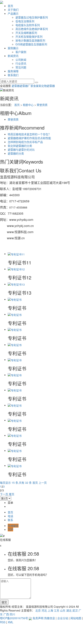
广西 (6, 614)
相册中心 (28, 105)
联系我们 (13, 75)
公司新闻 (20, 59)
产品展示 (13, 13)
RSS (2, 622)
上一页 (43, 482)
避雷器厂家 (26, 86)
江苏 (56, 610)
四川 (12, 614)
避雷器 (16, 86)
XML (10, 622)
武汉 (75, 610)
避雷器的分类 (16, 153)
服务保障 (13, 71)
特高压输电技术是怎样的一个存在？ (29, 134)
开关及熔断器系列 (26, 33)
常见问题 (20, 67)
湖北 (69, 610)
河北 (44, 610)
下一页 (4, 494)
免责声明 (38, 618)
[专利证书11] (16, 254)
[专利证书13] (16, 284)
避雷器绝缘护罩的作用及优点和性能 (29, 138)
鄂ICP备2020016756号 (14, 618)
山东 (62, 610)
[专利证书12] (16, 269)
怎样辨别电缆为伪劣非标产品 (25, 142)
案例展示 (13, 48)
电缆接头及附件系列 (27, 25)
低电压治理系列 (24, 21)
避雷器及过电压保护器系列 (31, 17)
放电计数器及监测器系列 (30, 40)
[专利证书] (15, 299)
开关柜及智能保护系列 (28, 36)
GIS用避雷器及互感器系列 (31, 44)
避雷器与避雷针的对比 (21, 149)
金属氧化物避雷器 (44, 86)
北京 (38, 610)
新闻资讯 (13, 56)
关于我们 (13, 10)
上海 (50, 610)
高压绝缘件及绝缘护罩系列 (31, 29)
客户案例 (20, 52)
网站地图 (75, 618)
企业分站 (62, 618)
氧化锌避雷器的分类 (20, 146)
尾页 (11, 494)
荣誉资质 (42, 105)
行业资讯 (20, 63)
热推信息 (49, 618)
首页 (10, 6)
